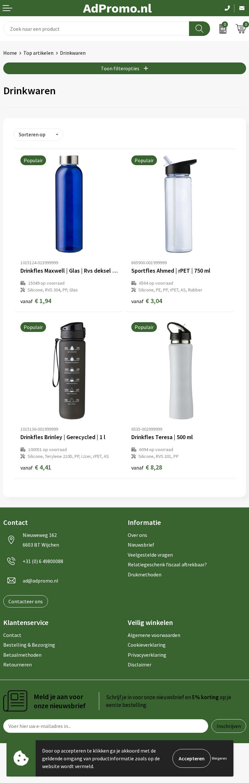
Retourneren (17, 664)
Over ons (137, 535)
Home (10, 53)
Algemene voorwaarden (154, 635)
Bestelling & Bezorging (29, 644)
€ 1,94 (35, 301)
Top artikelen (38, 53)
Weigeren (219, 758)
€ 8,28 (146, 467)
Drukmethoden (144, 574)
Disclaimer (139, 664)
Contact (12, 635)
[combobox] (96, 28)
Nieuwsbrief (141, 544)
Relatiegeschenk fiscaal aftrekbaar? (167, 564)
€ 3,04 (146, 301)
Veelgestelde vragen (150, 554)
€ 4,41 (35, 467)
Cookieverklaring (147, 644)
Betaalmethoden (22, 655)
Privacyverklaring (147, 655)
